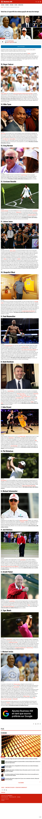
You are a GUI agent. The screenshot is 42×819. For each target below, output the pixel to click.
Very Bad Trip (5, 138)
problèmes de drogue (13, 642)
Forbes (28, 53)
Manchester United (21, 393)
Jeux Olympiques (14, 445)
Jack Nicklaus (23, 559)
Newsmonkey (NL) (4, 796)
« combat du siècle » (25, 347)
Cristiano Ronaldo (4, 210)
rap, (6, 140)
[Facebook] (2, 789)
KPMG (31, 485)
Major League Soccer (26, 396)
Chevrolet (5, 699)
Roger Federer (4, 93)
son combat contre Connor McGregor (29, 349)
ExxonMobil (27, 485)
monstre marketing (32, 214)
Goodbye (18, 796)
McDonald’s (15, 699)
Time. (29, 605)
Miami (5, 258)
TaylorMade (17, 647)
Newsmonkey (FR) (12, 796)
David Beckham (11, 391)
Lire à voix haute (21, 46)
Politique (11, 4)
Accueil (2, 7)
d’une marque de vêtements (8, 606)
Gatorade (9, 699)
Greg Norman (24, 174)
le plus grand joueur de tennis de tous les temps (23, 93)
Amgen (23, 485)
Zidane (21, 395)
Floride (18, 258)
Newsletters (20, 4)
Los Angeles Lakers (22, 436)
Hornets (8, 702)
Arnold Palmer (12, 601)
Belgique (2, 4)
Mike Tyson (3, 133)
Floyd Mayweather (9, 345)
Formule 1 (22, 521)
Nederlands (3, 792)
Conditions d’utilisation (10, 787)
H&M (2, 403)
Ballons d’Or (18, 212)
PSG (36, 397)
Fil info (16, 4)
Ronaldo (24, 395)
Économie (7, 4)
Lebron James (12, 250)
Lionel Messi (35, 210)
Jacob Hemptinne (11, 41)
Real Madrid (35, 393)
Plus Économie (29, 782)
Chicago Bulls (16, 686)
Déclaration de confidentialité (21, 787)
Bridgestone (22, 647)
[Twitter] (4, 789)
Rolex (34, 485)
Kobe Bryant (11, 437)
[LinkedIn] (6, 789)
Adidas (32, 401)
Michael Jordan (17, 684)
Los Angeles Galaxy (20, 397)
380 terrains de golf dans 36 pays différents (9, 566)
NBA (36, 440)
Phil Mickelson (4, 480)
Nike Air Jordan (26, 696)
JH (2, 42)
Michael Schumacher (24, 520)
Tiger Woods (9, 639)
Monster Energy (30, 647)
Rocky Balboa (12, 138)
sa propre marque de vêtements (28, 311)
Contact (2, 787)
